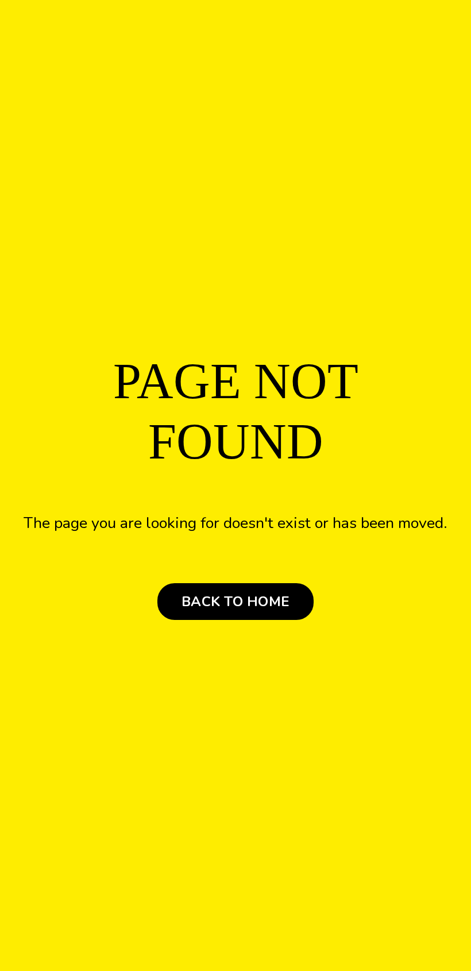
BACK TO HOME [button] (235, 601)
